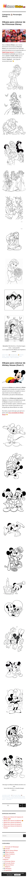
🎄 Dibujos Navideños (9, 854)
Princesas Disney (5, 357)
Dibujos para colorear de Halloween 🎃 (13, 820)
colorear (13, 796)
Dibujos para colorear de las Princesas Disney (13, 23)
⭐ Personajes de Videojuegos (11, 846)
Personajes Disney (13, 356)
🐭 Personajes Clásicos (16, 795)
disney (7, 356)
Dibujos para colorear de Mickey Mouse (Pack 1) (13, 364)
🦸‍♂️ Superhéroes (7, 870)
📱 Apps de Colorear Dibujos (10, 850)
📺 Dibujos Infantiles (8, 852)
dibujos (16, 796)
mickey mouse (5, 797)
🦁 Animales (6, 848)
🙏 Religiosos (6, 866)
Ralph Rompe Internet (8, 52)
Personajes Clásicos (13, 797)
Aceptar (17, 874)
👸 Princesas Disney (8, 865)
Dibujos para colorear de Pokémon (12, 822)
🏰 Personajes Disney (13, 354)
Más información (10, 874)
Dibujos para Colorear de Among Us (12, 824)
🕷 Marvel (5, 859)
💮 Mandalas (6, 857)
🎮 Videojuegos (7, 868)
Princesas (20, 356)
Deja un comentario (14, 357)
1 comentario (8, 799)
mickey (23, 796)
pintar (3, 799)
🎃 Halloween (6, 856)
